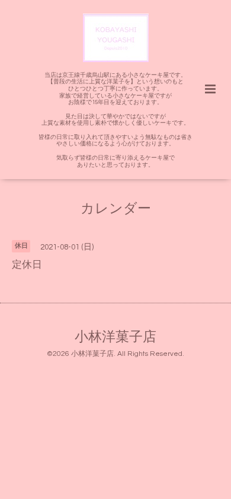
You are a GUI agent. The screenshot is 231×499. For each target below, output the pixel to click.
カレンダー (116, 209)
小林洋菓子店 (115, 337)
